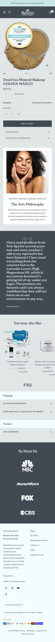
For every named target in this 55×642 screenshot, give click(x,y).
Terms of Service (27, 634)
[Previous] (4, 73)
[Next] (51, 73)
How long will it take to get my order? (23, 412)
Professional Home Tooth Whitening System (17, 363)
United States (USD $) (13, 605)
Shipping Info (41, 631)
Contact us (34, 545)
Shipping (7, 103)
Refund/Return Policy (16, 631)
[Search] (9, 12)
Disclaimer (31, 631)
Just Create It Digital (34, 612)
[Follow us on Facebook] (6, 588)
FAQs (32, 550)
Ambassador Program (39, 540)
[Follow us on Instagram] (12, 588)
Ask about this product (42, 103)
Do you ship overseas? (14, 403)
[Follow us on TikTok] (6, 594)
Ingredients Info (37, 555)
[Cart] (50, 12)
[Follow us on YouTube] (18, 588)
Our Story (34, 535)
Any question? (10, 432)
